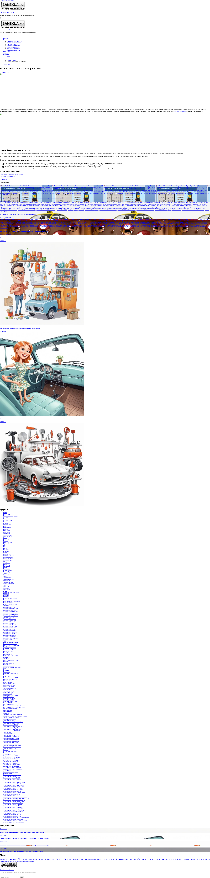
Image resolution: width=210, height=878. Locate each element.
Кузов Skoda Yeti (7, 654)
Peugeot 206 (162, 186)
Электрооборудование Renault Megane (59, 193)
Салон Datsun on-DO (9, 685)
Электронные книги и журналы (18, 191)
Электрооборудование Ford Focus (12, 788)
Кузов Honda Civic (8, 651)
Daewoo (34, 859)
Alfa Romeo (2, 859)
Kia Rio (5, 548)
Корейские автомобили (13, 45)
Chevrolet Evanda (33, 186)
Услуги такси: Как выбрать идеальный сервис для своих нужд (18, 214)
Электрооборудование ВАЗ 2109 (100, 193)
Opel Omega (150, 186)
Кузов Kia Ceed (197, 187)
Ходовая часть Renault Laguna (146, 190)
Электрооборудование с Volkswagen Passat (185, 193)
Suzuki (5, 576)
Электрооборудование (9, 776)
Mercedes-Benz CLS (132, 186)
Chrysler (40, 186)
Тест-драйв (6, 713)
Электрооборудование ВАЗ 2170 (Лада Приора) (159, 193)
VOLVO (157, 859)
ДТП (4, 641)
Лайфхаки (6, 658)
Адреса (5, 591)
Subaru (131, 859)
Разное (8, 56)
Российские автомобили (13, 48)
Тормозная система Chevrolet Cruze (13, 722)
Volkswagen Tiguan (8, 583)
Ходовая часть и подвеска (10, 772)
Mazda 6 (5, 552)
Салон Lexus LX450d (9, 691)
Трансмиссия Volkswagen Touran (12, 747)
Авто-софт (6, 586)
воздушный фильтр (4, 861)
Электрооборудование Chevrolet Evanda (55, 191)
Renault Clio (169, 186)
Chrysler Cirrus (47, 186)
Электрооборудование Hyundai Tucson (139, 191)
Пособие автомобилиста (7, 12)
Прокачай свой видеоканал (10, 673)
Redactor (4, 72)
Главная (5, 38)
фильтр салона (20, 861)
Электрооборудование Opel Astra (12, 804)
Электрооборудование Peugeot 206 (38, 193)
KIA (60, 859)
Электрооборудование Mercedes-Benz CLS (181, 191)
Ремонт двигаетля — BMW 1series (12, 677)
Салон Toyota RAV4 (8, 700)
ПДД (4, 669)
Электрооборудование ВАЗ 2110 (119, 193)
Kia (4, 545)
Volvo (4, 585)
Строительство (100, 188)
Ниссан (193, 859)
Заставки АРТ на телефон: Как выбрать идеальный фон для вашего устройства (24, 231)
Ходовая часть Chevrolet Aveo (52, 190)
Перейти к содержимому (7, 0)
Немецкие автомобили (13, 44)
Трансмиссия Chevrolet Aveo (188, 188)
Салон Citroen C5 (8, 682)
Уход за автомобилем (9, 753)
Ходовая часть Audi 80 (37, 190)
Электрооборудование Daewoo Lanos (13, 785)
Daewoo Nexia (58, 186)
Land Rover (69, 859)
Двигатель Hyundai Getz (102, 187)
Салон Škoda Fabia (8, 697)
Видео (33, 187)
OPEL (107, 859)
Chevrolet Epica (24, 186)
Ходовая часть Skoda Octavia (163, 190)
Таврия (200, 859)
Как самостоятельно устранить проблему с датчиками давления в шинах (21, 851)
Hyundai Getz (111, 186)
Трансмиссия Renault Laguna (11, 739)
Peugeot (156, 186)
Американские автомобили (14, 41)
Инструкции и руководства (172, 187)
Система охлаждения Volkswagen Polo (14, 707)
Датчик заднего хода (174, 859)
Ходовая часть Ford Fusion (84, 190)
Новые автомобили (8, 666)
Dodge (38, 859)
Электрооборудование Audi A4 (12, 779)
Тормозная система (8, 720)
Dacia (52, 186)
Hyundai (5, 541)
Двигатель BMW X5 (9, 607)
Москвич (186, 859)
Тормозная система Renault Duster (12, 729)
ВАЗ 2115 (14, 187)
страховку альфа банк (180, 111)
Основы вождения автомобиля (12, 667)
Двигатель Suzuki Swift (9, 635)
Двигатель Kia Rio (8, 617)
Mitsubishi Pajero (142, 186)
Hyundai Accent (102, 186)
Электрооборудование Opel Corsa (12, 806)
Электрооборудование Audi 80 (35, 191)
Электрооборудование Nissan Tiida (13, 803)
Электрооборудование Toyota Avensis (80, 193)
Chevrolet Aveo (15, 186)
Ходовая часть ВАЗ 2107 (10, 770)
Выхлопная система (8, 602)
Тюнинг (5, 53)
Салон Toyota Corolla (78, 188)
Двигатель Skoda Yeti (9, 633)
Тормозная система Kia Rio (143, 188)
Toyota (141, 859)
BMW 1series (7, 186)
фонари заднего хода (29, 861)
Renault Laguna (177, 186)
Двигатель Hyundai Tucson (10, 616)
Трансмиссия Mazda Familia (11, 738)
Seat (123, 859)
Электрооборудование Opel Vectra (19, 193)
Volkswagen (6, 580)
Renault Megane (185, 186)
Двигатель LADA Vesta (9, 620)
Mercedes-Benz (7, 554)
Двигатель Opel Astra (128, 187)
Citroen (29, 859)
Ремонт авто (6, 51)
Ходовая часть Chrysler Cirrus (69, 190)
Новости (10, 188)
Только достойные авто (9, 719)
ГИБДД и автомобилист (60, 187)
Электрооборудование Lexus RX (159, 191)
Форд (207, 859)
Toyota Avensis (194, 186)
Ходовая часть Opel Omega (115, 190)
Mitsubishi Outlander (8, 558)
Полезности (29, 188)
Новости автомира (8, 663)
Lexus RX (124, 186)
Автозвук (6, 588)
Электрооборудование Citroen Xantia (13, 783)
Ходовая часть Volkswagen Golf (180, 190)
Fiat (45, 859)
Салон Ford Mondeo (8, 686)
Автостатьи (6, 589)
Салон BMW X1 (7, 680)
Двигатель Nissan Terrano (10, 626)
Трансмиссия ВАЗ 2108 (11, 190)
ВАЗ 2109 (8, 187)
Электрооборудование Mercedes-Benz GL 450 (16, 798)
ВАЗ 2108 (3, 187)
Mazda (77, 859)
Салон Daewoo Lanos (9, 683)
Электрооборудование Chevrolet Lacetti (78, 191)
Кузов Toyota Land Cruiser (10, 655)
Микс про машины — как (10, 660)
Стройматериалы (5, 64)
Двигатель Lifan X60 (9, 622)
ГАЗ (166, 859)
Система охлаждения (90, 188)
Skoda (5, 573)
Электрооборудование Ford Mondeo (13, 789)
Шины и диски (4, 191)
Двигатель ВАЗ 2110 (9, 639)
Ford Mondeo (6, 532)
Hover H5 (95, 186)
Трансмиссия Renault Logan (11, 741)
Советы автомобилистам (10, 708)
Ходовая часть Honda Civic (100, 190)
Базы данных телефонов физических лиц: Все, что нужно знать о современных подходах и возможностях (31, 198)
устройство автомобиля (24, 190)
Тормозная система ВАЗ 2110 (11, 730)
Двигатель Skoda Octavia (10, 632)
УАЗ (204, 859)
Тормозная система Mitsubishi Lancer (13, 726)
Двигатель (6, 605)
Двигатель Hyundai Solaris (10, 614)
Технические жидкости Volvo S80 (12, 714)
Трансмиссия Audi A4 (9, 735)
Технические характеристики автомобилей (15, 716)
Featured (65, 186)
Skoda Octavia (7, 574)
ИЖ (182, 859)
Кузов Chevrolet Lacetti (186, 187)
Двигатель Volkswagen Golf (11, 636)
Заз (181, 859)
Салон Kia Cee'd (67, 188)
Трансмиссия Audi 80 (173, 188)
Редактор (2, 217)
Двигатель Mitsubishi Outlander (11, 624)
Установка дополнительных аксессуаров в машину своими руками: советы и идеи (20, 418)
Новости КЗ (16, 188)
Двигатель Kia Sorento (115, 187)
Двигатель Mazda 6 (8, 623)
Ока (197, 859)
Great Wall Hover (88, 186)
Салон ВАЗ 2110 (7, 702)
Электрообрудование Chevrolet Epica (13, 822)
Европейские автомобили (14, 42)
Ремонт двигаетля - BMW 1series (53, 188)
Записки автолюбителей (157, 187)
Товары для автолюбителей (11, 717)
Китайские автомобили (13, 50)
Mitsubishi (101, 859)
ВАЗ (163, 859)
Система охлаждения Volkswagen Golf (14, 705)
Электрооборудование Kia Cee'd (12, 794)
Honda (5, 538)
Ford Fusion (70, 186)
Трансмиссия (7, 732)
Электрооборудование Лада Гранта (13, 819)
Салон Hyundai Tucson (9, 688)
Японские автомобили (13, 47)
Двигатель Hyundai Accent (87, 187)
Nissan (5, 561)
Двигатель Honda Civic (73, 187)
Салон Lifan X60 (8, 692)
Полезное (6, 54)
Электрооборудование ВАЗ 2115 (137, 193)
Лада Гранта (6, 657)
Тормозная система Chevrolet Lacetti (125, 188)
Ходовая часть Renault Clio (130, 190)
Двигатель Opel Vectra (9, 630)
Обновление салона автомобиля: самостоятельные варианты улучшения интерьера (20, 328)
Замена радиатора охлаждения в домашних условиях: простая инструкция (18, 237)
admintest (2, 201)
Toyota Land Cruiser (8, 579)
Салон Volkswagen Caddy (10, 701)
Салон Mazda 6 (7, 694)
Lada (64, 859)
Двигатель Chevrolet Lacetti (10, 608)
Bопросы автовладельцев (10, 39)
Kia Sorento (118, 186)
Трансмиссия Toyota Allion (10, 742)
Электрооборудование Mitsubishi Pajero (14, 800)
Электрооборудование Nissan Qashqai (13, 801)
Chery (16, 859)
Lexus (73, 859)
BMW (2, 186)
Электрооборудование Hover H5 (119, 191)
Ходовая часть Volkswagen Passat (198, 190)
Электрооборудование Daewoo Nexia (99, 191)
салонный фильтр (12, 861)
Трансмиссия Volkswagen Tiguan (12, 745)
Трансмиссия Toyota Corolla (11, 744)
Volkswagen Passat (203, 186)
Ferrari (42, 859)
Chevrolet (5, 517)
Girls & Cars (6, 533)
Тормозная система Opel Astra (159, 188)
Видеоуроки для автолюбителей (44, 187)
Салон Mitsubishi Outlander (10, 695)
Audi (7, 859)
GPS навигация (78, 186)
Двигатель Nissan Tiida (9, 627)
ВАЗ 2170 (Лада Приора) (24, 187)
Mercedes (84, 859)
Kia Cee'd (5, 546)
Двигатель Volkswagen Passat (142, 187)
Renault (5, 567)
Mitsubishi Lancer (8, 557)
